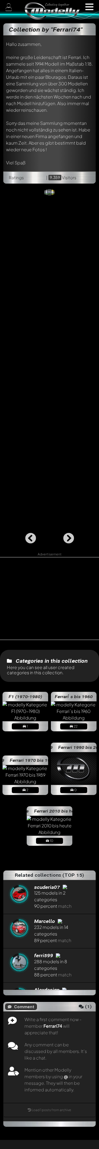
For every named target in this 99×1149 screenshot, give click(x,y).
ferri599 (44, 955)
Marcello (45, 921)
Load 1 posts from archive (51, 1110)
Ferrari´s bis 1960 (74, 696)
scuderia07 (47, 887)
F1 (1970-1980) (25, 696)
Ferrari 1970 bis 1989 (28, 760)
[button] (89, 7)
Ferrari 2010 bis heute (52, 811)
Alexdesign (47, 990)
